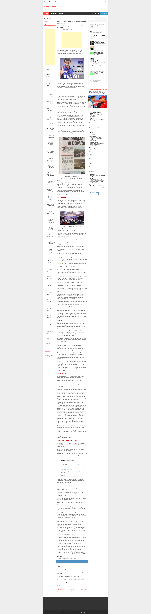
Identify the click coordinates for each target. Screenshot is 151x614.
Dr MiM (91, 166)
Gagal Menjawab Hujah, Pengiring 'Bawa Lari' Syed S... (50, 201)
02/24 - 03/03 (49, 108)
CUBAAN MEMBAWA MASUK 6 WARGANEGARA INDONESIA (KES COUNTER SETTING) (97, 153)
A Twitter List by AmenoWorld (47, 21)
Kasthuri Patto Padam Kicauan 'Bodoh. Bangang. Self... (50, 129)
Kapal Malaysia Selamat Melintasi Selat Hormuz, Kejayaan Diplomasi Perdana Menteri (96, 138)
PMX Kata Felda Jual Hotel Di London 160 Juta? (97, 128)
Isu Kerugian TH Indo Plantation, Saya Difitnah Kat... (50, 138)
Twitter (70, 558)
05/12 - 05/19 (49, 267)
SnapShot (92, 178)
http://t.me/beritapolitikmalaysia (68, 18)
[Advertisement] (50, 47)
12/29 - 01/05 (49, 338)
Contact (51, 1)
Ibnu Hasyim (92, 158)
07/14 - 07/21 (49, 287)
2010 (47, 69)
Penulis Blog (61, 13)
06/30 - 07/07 (49, 283)
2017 (47, 85)
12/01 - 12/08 (49, 329)
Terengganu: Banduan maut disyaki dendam (97, 119)
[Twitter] (98, 13)
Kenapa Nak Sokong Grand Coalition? (97, 89)
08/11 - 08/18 (49, 296)
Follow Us (104, 13)
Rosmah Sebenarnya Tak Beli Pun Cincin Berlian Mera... (50, 157)
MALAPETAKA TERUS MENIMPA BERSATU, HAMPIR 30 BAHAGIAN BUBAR (97, 144)
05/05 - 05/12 (49, 264)
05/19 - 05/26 (49, 269)
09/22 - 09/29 (49, 310)
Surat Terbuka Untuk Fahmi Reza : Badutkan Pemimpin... (50, 209)
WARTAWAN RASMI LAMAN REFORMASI (95, 113)
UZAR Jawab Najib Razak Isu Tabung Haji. (50, 125)
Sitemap (57, 1)
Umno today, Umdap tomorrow (95, 172)
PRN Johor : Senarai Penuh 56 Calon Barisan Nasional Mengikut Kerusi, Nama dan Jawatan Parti (97, 167)
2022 (47, 345)
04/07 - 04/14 (49, 121)
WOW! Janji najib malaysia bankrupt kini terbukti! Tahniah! (99, 72)
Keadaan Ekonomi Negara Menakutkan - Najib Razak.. (51, 181)
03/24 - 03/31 (49, 117)
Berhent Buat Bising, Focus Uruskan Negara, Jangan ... (50, 214)
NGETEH (91, 133)
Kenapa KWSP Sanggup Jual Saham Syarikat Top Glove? (68, 569)
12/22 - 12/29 (49, 335)
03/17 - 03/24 (49, 115)
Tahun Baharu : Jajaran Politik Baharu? (96, 185)
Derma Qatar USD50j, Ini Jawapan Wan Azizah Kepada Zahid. (69, 576)
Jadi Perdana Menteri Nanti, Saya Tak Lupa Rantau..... (51, 233)
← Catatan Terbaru (60, 589)
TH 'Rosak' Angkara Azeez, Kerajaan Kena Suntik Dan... (50, 143)
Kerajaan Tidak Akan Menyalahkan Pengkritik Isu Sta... (50, 134)
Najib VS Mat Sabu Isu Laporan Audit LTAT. (51, 171)
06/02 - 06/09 (49, 274)
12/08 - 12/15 (49, 331)
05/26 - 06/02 (49, 271)
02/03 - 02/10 (49, 101)
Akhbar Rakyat (93, 136)
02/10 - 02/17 (49, 103)
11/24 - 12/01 (49, 326)
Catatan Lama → (84, 589)
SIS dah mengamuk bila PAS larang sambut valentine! (99, 36)
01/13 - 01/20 (49, 94)
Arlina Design (80, 612)
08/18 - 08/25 (49, 299)
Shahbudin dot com (94, 142)
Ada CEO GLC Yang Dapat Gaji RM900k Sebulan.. (67, 582)
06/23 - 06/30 (49, 280)
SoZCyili (91, 151)
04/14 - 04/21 (49, 257)
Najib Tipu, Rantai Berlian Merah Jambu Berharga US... (51, 237)
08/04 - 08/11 (49, 294)
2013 (47, 76)
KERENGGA (92, 118)
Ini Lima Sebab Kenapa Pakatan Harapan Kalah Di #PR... (51, 253)
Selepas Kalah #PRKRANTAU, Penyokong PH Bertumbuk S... (50, 248)
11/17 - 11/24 (49, 324)
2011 (47, 72)
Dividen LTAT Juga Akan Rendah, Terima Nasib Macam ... (51, 148)
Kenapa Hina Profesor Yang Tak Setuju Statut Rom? (50, 152)
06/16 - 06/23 (49, 278)
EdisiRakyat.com (93, 147)
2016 (47, 83)
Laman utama (72, 589)
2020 (47, 341)
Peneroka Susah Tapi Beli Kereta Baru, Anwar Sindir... (50, 219)
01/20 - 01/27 (49, 96)
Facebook (65, 558)
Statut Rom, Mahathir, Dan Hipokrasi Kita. (51, 205)
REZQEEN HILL (93, 174)
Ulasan (60, 585)
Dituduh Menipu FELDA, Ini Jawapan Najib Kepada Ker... (50, 190)
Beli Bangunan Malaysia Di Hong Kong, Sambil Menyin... (50, 176)
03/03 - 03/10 (49, 110)
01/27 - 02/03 (49, 99)
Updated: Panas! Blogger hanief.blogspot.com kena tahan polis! (99, 53)
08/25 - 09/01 (49, 301)
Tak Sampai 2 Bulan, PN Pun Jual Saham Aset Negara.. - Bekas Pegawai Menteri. (72, 579)
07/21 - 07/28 (49, 290)
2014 (47, 78)
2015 (47, 81)
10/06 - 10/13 (49, 313)
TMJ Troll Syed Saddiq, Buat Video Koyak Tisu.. (50, 224)
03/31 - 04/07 (49, 119)
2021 (47, 343)
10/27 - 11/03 (49, 319)
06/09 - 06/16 (49, 276)
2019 (47, 90)
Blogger (50, 356)
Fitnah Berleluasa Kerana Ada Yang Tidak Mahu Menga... (51, 228)
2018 (47, 88)
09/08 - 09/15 (49, 306)
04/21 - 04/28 (49, 260)
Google (59, 558)
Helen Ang (92, 171)
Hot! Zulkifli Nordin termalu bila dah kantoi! (99, 25)
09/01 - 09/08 (49, 303)
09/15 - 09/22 (49, 308)
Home (46, 1)
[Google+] (95, 13)
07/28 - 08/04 (49, 292)
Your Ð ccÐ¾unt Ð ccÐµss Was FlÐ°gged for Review (97, 176)
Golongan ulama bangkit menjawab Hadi (97, 123)
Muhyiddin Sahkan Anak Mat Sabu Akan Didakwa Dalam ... (51, 161)
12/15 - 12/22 (49, 333)
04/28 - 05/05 (49, 262)
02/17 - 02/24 (49, 105)
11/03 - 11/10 (49, 322)
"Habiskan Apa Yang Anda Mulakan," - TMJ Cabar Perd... (50, 186)
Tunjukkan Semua (103, 160)
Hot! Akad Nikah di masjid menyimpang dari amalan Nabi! (99, 60)
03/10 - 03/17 (49, 112)
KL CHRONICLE (93, 184)
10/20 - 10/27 (49, 317)
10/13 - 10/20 (49, 315)
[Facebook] (92, 13)
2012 (47, 74)
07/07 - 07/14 (49, 285)
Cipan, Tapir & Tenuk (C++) (95, 127)
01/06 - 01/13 (49, 92)
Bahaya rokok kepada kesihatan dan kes (96, 148)
